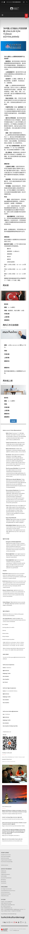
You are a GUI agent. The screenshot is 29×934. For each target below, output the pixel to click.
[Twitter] (4, 2)
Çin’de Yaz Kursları (5, 858)
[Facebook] (2, 2)
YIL (26, 15)
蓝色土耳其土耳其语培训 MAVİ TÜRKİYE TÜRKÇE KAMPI (13, 757)
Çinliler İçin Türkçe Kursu (6, 863)
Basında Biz (3, 881)
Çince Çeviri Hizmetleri (5, 856)
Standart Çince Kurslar (6, 854)
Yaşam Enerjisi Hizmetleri (6, 860)
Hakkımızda (3, 871)
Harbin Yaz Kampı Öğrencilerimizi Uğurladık (12, 817)
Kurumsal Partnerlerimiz (6, 877)
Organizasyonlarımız (5, 874)
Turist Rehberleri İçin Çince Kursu (8, 890)
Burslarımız (3, 879)
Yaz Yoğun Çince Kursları (6, 888)
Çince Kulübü (4, 876)
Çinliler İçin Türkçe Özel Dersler (8, 761)
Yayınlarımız (3, 872)
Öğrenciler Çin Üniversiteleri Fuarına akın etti (12, 839)
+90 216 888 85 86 (16, 2)
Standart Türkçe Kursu (7, 759)
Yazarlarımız (3, 883)
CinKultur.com (16, 930)
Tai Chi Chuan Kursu (5, 892)
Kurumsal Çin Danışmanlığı (6, 861)
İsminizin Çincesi (4, 865)
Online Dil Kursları (5, 895)
